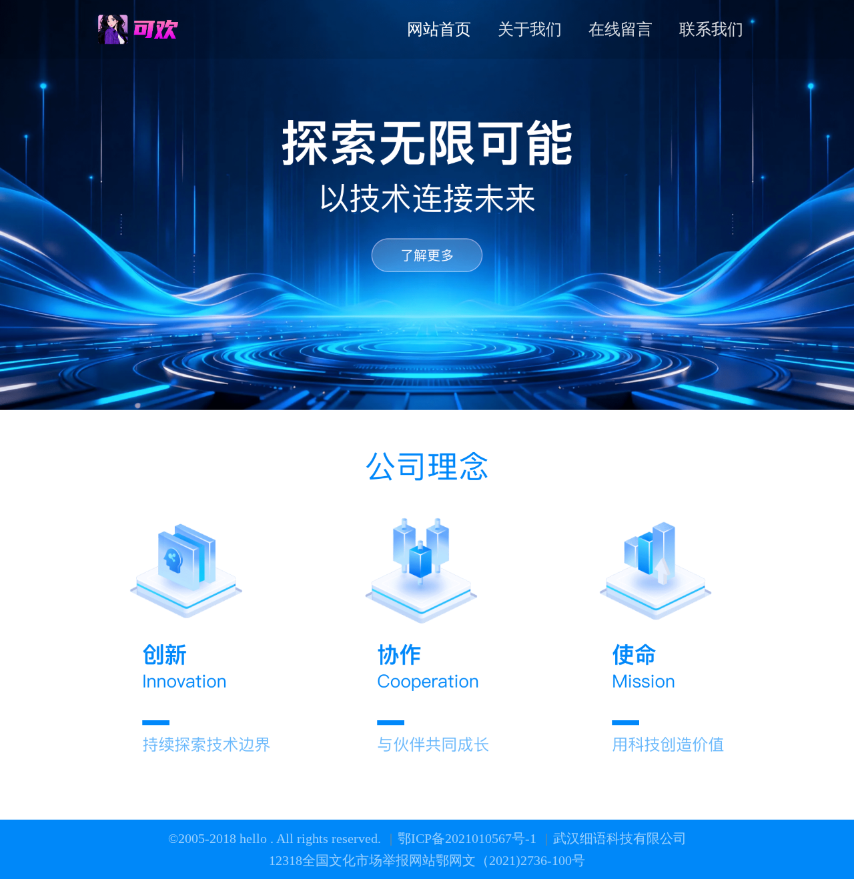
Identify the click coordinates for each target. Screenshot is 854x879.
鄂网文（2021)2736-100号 (510, 860)
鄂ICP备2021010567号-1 (469, 838)
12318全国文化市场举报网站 (352, 860)
